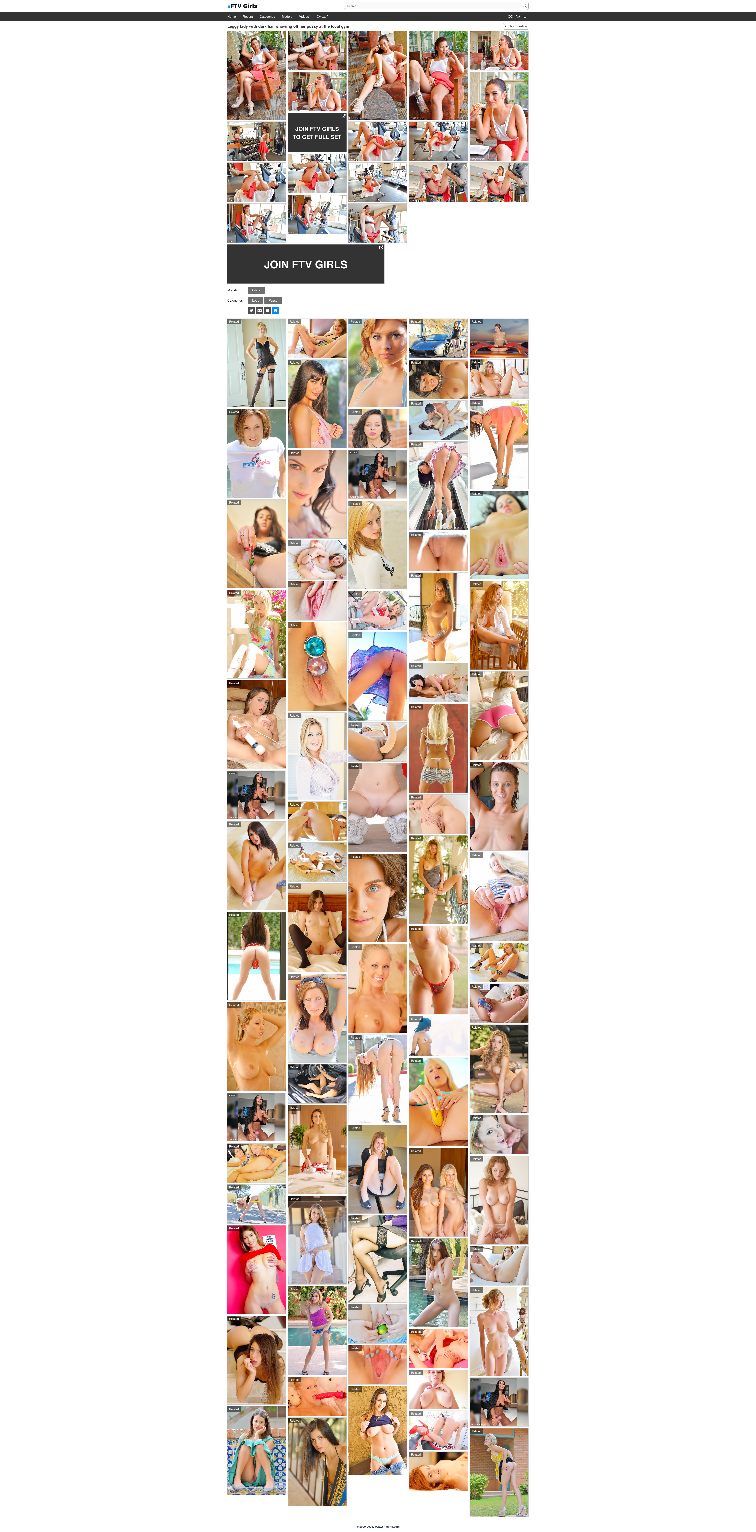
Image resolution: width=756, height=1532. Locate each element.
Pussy (273, 300)
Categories (267, 16)
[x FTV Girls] (242, 6)
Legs (255, 300)
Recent (248, 16)
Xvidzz (321, 16)
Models (287, 16)
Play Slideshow (518, 26)
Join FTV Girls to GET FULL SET (317, 133)
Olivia (256, 290)
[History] (518, 16)
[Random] (510, 16)
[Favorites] (526, 16)
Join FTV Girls (305, 264)
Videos (304, 16)
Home (231, 16)
